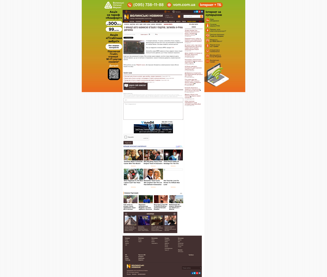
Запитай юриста (168, 24)
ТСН (172, 47)
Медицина (167, 239)
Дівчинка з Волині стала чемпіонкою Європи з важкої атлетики (193, 95)
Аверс (200, 21)
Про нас (129, 274)
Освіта (166, 241)
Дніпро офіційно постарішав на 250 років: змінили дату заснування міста (193, 54)
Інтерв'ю (126, 24)
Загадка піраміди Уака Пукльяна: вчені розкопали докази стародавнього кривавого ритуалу (192, 32)
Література (180, 243)
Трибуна (184, 21)
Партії (139, 241)
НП (126, 255)
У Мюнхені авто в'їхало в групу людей (134, 82)
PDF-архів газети (193, 24)
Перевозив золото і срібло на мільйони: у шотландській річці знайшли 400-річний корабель (193, 40)
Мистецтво (180, 245)
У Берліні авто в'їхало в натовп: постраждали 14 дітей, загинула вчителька (144, 78)
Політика (131, 21)
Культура (152, 21)
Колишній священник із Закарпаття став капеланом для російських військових (192, 89)
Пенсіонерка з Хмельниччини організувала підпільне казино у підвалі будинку (194, 61)
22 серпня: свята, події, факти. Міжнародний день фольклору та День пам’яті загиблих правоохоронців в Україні (193, 47)
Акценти (178, 21)
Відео (141, 24)
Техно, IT (167, 250)
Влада (139, 239)
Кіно (179, 241)
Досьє (148, 24)
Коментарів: (144, 34)
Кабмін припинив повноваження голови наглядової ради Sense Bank (193, 102)
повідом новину (191, 21)
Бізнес (153, 241)
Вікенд (166, 245)
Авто (157, 21)
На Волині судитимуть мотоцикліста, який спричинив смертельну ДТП (193, 67)
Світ (126, 245)
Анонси (153, 24)
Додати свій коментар (137, 85)
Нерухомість (155, 243)
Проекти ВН (172, 21)
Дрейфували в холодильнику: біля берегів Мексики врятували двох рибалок (194, 74)
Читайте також (127, 73)
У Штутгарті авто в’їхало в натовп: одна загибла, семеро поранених (142, 76)
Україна (127, 243)
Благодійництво (168, 248)
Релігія (166, 246)
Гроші (153, 239)
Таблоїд (166, 21)
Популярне (159, 24)
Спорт (160, 21)
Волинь (127, 241)
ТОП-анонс (180, 251)
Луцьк (126, 239)
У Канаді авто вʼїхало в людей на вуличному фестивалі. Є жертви (141, 80)
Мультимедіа (150, 214)
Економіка (138, 21)
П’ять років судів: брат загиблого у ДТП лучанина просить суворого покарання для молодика (193, 82)
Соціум (167, 238)
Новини (194, 27)
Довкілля (167, 243)
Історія (179, 246)
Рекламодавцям (141, 274)
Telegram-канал (140, 65)
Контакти (134, 274)
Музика (179, 239)
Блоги (144, 24)
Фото (137, 24)
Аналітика (132, 24)
